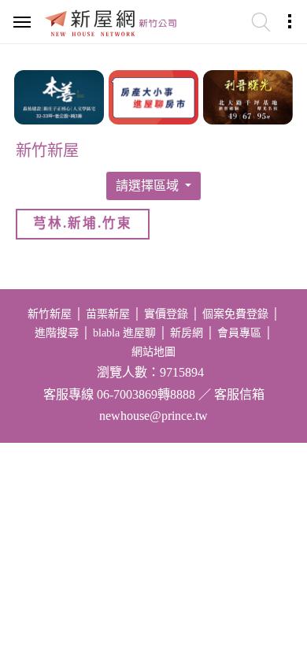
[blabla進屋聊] (153, 95)
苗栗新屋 (108, 314)
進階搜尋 (57, 333)
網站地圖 (153, 352)
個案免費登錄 (235, 314)
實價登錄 (166, 314)
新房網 (186, 333)
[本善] (59, 95)
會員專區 (239, 333)
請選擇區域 (149, 185)
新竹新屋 (50, 314)
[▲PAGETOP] (267, 574)
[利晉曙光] (248, 95)
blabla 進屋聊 (124, 333)
